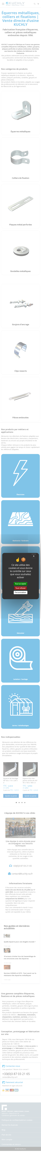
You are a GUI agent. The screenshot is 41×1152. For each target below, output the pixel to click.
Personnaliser (20, 592)
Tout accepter (20, 584)
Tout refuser (20, 588)
